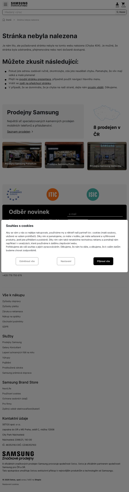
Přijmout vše (103, 261)
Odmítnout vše (27, 261)
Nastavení (66, 261)
